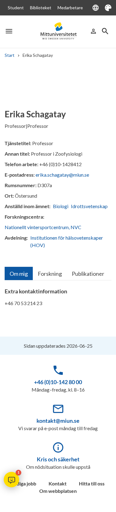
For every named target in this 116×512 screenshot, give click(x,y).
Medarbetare (70, 7)
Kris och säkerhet (58, 459)
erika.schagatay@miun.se (62, 175)
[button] (11, 479)
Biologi (60, 206)
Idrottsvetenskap (89, 206)
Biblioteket (40, 7)
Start (10, 55)
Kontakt (58, 483)
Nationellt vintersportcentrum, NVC (43, 227)
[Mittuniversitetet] (58, 31)
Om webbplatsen (58, 491)
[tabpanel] (58, 300)
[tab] (19, 273)
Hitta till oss (92, 483)
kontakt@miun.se (58, 420)
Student (16, 7)
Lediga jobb (23, 483)
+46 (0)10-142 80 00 (58, 382)
